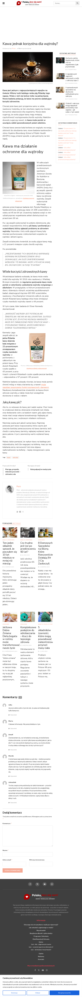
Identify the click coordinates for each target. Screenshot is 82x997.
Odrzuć (37, 993)
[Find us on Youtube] (45, 884)
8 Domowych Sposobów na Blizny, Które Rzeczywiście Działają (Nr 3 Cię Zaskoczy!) (45, 553)
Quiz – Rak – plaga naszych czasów (41, 944)
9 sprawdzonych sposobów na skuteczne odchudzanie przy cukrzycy (72, 91)
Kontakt (41, 959)
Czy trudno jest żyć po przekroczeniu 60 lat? (28, 547)
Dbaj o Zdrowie (9, 539)
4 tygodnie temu (72, 83)
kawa (8, 457)
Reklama (41, 956)
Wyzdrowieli (41, 930)
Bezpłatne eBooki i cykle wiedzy (41, 933)
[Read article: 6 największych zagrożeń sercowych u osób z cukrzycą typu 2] (60, 76)
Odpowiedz (13, 715)
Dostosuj (14, 993)
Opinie (41, 953)
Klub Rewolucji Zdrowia (41, 939)
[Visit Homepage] (29, 3)
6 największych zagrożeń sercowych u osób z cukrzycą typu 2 (72, 77)
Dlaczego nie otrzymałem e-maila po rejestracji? (41, 925)
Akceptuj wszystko (64, 993)
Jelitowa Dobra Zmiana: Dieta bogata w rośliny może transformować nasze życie (11, 638)
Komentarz (7, 823)
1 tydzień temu (71, 69)
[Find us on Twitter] (37, 884)
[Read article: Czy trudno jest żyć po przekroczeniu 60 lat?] (27, 532)
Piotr (14, 48)
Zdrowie (41, 539)
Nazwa (6, 850)
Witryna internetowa (36, 860)
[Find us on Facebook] (30, 884)
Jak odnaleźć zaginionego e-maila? (41, 927)
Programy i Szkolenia (41, 936)
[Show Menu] (4, 3)
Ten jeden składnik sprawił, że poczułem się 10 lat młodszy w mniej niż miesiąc (10, 553)
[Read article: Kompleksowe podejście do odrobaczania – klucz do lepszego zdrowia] (27, 616)
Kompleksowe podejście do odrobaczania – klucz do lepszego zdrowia (28, 635)
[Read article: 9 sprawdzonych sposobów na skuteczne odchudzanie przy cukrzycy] (60, 90)
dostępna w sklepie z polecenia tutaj (37, 368)
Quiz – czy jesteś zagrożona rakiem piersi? (41, 947)
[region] (41, 986)
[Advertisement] (41, 22)
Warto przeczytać (24, 48)
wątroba (15, 457)
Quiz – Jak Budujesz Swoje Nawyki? (41, 949)
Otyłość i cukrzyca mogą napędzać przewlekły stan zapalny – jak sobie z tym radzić (72, 107)
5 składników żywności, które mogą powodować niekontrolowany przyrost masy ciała (47, 638)
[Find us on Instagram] (52, 884)
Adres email (7, 860)
